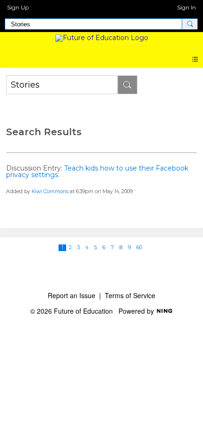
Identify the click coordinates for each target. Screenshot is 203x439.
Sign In (186, 7)
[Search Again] (127, 84)
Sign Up (18, 7)
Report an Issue (71, 295)
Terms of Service (130, 295)
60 (139, 247)
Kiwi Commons (50, 191)
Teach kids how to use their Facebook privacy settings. (97, 171)
